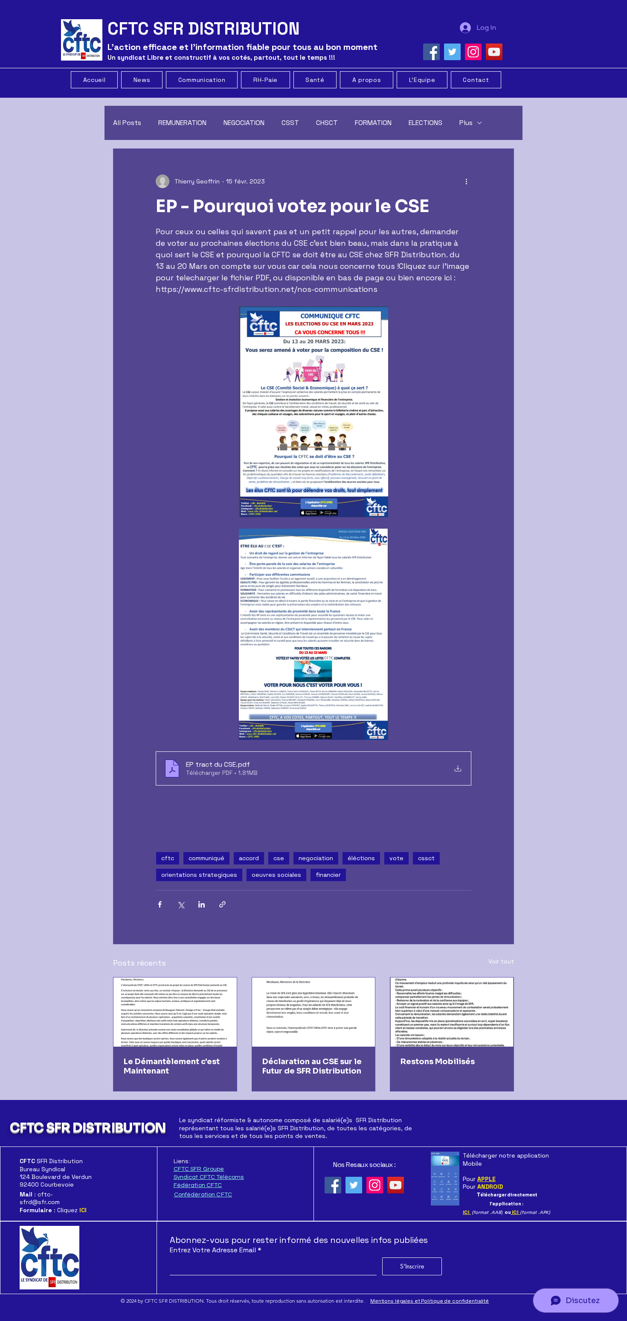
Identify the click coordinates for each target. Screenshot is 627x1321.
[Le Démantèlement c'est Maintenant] (175, 1012)
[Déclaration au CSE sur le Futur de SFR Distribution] (313, 1012)
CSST (290, 122)
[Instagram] (473, 52)
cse (278, 858)
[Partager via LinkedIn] (201, 904)
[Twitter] (452, 52)
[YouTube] (494, 52)
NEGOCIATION (244, 122)
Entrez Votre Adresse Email (213, 1250)
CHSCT (327, 122)
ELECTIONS (425, 122)
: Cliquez (53, 1210)
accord (249, 858)
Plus (466, 122)
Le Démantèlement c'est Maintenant (172, 1066)
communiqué (206, 858)
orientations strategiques (199, 875)
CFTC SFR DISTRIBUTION (87, 1128)
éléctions (361, 858)
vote (396, 858)
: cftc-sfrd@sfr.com (40, 1198)
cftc (167, 858)
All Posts (127, 122)
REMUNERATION (182, 122)
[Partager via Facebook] (160, 904)
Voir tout (501, 961)
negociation (316, 858)
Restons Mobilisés (438, 1061)
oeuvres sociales (276, 875)
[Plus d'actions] (466, 181)
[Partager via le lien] (222, 904)
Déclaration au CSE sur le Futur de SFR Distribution (312, 1066)
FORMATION (373, 122)
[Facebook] (431, 52)
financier (328, 875)
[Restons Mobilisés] (452, 1012)
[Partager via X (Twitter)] (181, 904)
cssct (426, 858)
